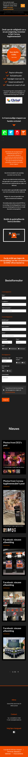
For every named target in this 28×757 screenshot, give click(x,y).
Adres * (4, 332)
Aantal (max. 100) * (6, 358)
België (5, 348)
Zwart (18, 362)
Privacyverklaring (18, 753)
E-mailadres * (5, 301)
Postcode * (5, 339)
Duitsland (22, 348)
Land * (3, 345)
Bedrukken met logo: (5, 367)
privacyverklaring (10, 392)
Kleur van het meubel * (19, 358)
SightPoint (8, 753)
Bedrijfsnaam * (5, 320)
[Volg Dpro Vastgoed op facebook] (14, 732)
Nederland (13, 348)
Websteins (17, 751)
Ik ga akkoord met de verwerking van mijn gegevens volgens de (14, 390)
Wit (24, 362)
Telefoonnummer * (6, 308)
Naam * (3, 295)
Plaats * (18, 339)
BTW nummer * (6, 326)
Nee (9, 370)
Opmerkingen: (5, 374)
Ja (4, 370)
